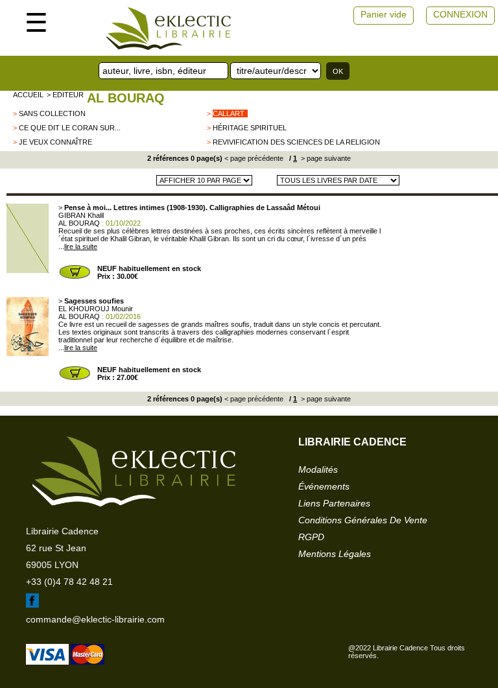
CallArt (228, 113)
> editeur (65, 95)
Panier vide (384, 14)
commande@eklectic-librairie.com (95, 619)
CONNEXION (460, 14)
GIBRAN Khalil (81, 215)
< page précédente (253, 158)
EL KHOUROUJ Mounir (95, 309)
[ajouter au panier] (74, 277)
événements (324, 486)
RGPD (311, 537)
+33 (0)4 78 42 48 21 (69, 581)
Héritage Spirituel (250, 128)
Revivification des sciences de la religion (296, 142)
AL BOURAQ (126, 98)
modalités (318, 469)
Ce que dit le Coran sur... (70, 128)
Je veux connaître (55, 142)
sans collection (52, 113)
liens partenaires (334, 503)
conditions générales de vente (362, 520)
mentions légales (334, 554)
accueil (28, 95)
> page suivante (325, 158)
